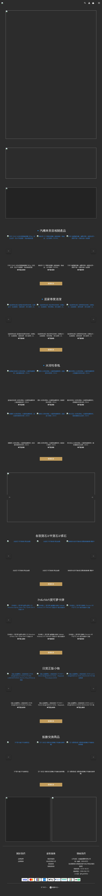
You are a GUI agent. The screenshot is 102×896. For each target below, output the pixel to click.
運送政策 (51, 864)
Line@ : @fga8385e (81, 874)
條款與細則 (51, 859)
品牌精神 (21, 861)
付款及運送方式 (51, 861)
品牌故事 (21, 859)
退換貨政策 (51, 866)
